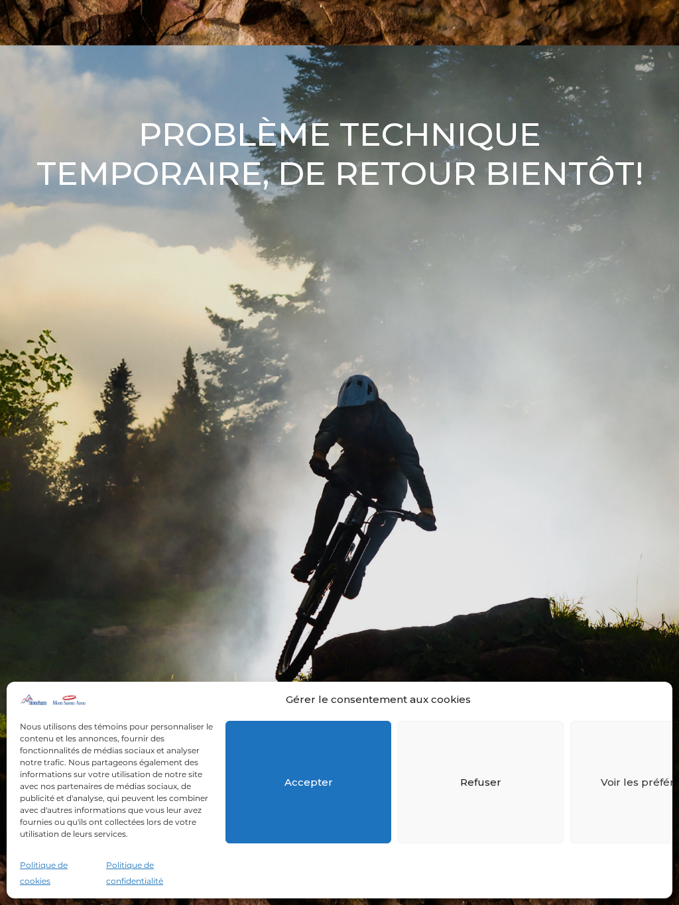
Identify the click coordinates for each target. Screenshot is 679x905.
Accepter (308, 782)
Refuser (480, 782)
